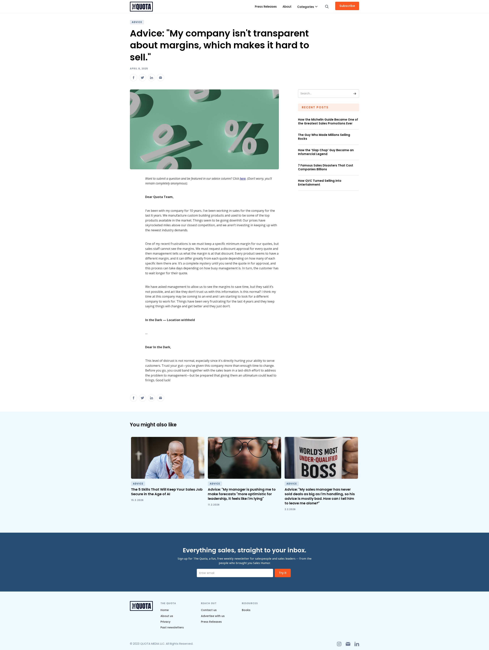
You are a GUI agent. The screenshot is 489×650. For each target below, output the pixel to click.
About (287, 7)
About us (166, 616)
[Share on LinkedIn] (151, 77)
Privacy (165, 622)
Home (164, 610)
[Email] (160, 77)
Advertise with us (213, 616)
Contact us (209, 610)
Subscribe (347, 6)
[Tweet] (142, 77)
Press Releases (266, 7)
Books (246, 610)
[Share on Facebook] (133, 77)
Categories (305, 7)
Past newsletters (172, 627)
